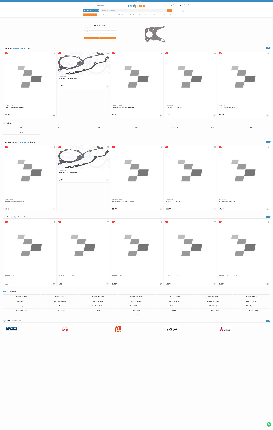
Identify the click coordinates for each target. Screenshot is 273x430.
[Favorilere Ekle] (54, 53)
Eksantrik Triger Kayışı (119, 14)
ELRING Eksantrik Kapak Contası (174, 107)
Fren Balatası (154, 14)
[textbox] (87, 29)
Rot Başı (172, 14)
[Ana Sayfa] (136, 6)
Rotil (164, 14)
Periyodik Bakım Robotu (91, 14)
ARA (100, 37)
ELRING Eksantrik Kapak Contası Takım (176, 276)
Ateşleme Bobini (142, 14)
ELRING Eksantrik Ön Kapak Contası (68, 78)
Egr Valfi (132, 14)
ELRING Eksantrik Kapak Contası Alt (14, 107)
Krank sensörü (106, 14)
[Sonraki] (269, 48)
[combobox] (100, 28)
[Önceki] (267, 48)
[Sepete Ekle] (54, 115)
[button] (91, 10)
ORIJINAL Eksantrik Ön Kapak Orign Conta (123, 107)
